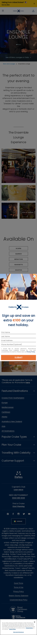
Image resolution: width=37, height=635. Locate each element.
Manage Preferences (18, 632)
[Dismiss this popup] (34, 276)
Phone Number (7, 345)
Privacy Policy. (31, 352)
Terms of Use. (12, 629)
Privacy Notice (29, 628)
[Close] (34, 622)
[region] (18, 627)
